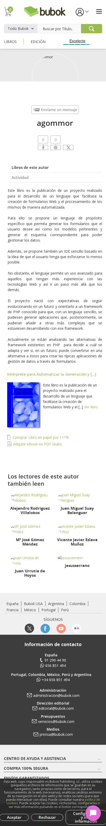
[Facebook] (43, 147)
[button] (82, 12)
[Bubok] (44, 11)
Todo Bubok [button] (18, 28)
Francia (12, 609)
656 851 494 (55, 665)
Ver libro (91, 406)
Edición (38, 41)
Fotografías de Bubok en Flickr (76, 628)
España (12, 603)
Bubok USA (33, 603)
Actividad (20, 177)
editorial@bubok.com (56, 708)
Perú (65, 609)
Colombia (77, 603)
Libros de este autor (30, 167)
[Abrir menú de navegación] (99, 11)
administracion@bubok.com (56, 695)
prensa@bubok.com (56, 734)
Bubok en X (29, 628)
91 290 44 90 (55, 660)
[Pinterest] (55, 147)
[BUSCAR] (91, 28)
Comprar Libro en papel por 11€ (40, 437)
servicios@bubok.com (56, 721)
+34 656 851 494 (56, 679)
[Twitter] (68, 147)
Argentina (56, 603)
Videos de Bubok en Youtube (61, 628)
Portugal (48, 609)
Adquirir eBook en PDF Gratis (37, 444)
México (30, 609)
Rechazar (47, 817)
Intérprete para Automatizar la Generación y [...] (51, 374)
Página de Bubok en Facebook (45, 628)
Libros (10, 41)
